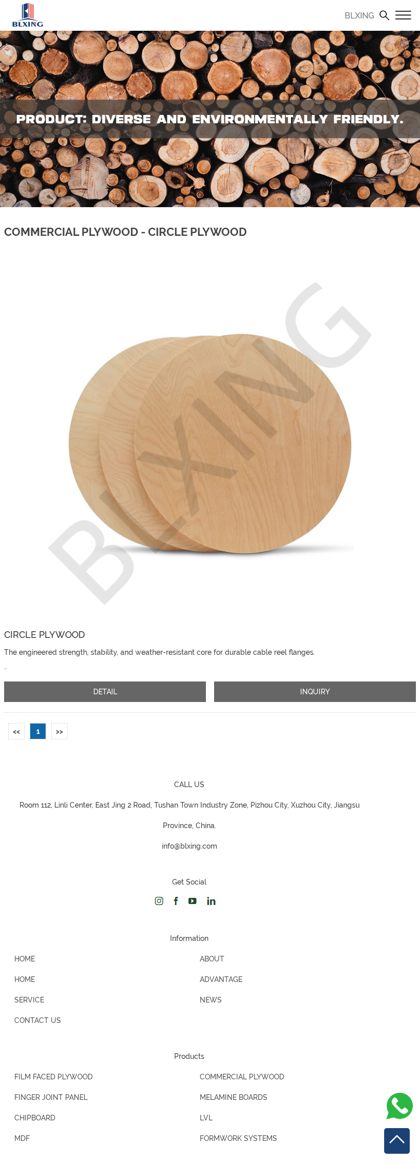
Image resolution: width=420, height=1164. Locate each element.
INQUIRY (315, 692)
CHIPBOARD (34, 1118)
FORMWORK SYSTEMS (238, 1138)
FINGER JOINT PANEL (51, 1097)
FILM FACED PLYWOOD (53, 1077)
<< (16, 731)
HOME (24, 959)
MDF (22, 1138)
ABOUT (212, 959)
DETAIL (105, 692)
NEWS (211, 1000)
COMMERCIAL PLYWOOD (242, 1077)
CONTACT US (37, 1020)
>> (59, 731)
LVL (206, 1118)
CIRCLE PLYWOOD (44, 634)
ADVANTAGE (221, 979)
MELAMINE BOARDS (233, 1097)
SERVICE (29, 1000)
